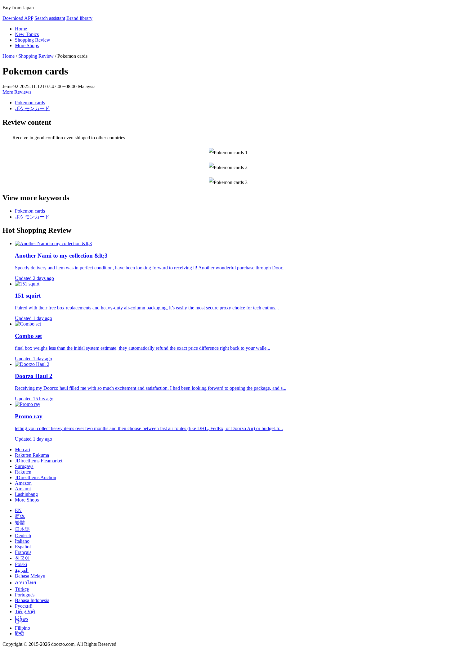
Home (21, 28)
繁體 (20, 522)
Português (24, 594)
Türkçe (22, 589)
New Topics (27, 34)
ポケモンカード (32, 108)
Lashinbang (26, 494)
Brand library (79, 18)
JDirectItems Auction (35, 477)
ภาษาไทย (25, 582)
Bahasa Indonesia (32, 600)
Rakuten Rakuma (32, 455)
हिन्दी (19, 633)
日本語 (22, 529)
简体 (20, 516)
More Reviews (16, 92)
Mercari (22, 449)
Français (23, 552)
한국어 (22, 558)
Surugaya (24, 466)
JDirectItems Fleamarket (38, 460)
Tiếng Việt (25, 611)
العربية (22, 570)
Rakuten (23, 471)
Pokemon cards (30, 102)
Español (23, 546)
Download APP (17, 18)
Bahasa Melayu (30, 575)
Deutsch (23, 535)
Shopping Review (32, 40)
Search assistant (49, 18)
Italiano (22, 541)
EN (18, 510)
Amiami (23, 488)
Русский (24, 606)
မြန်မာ (21, 619)
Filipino (22, 628)
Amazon (23, 483)
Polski (21, 564)
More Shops (27, 45)
